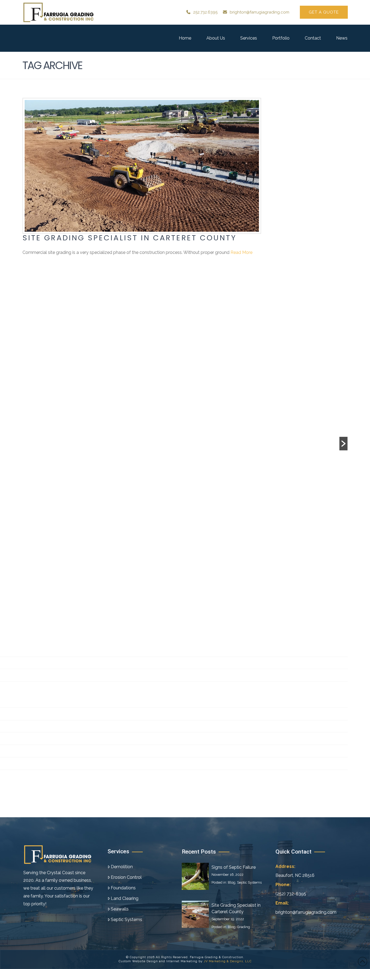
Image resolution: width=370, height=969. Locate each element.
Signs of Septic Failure (234, 867)
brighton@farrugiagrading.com (259, 12)
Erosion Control (126, 877)
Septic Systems (126, 919)
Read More (241, 252)
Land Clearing (124, 898)
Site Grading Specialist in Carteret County (129, 237)
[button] (343, 443)
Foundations (123, 887)
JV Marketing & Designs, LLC (228, 961)
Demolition (122, 866)
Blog (231, 882)
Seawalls (120, 909)
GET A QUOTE (324, 12)
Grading (243, 927)
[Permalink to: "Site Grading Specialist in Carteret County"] (142, 166)
